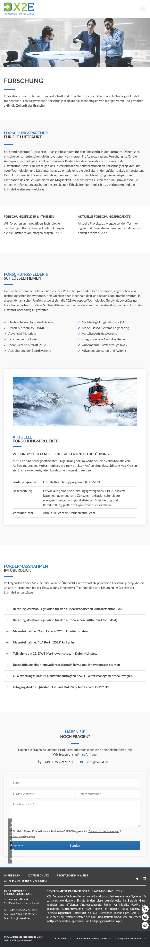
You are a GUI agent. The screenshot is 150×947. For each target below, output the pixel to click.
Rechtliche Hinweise (72, 875)
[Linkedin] (144, 878)
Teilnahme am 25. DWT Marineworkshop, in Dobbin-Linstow (55, 653)
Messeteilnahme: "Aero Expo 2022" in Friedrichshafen (50, 631)
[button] (143, 9)
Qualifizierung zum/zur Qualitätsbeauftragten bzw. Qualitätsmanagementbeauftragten (73, 676)
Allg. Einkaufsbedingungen (25, 881)
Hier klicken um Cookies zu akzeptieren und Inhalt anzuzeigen (11, 841)
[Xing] (137, 878)
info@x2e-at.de (20, 918)
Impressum (12, 875)
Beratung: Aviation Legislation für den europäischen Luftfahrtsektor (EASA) (65, 620)
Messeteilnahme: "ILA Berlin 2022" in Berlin (43, 642)
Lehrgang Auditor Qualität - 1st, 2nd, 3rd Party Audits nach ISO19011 (61, 687)
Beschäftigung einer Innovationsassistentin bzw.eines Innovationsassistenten (66, 664)
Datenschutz (38, 875)
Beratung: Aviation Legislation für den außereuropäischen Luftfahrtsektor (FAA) (68, 609)
